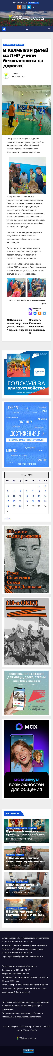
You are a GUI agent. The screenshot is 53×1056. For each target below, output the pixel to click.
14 (33, 496)
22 (39, 501)
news (15, 73)
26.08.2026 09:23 (15, 866)
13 (27, 496)
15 (39, 496)
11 (14, 496)
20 (27, 501)
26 (20, 506)
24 (8, 506)
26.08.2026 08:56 (15, 892)
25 (14, 506)
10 (8, 496)
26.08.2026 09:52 (15, 839)
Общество (20, 45)
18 (14, 501)
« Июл (7, 519)
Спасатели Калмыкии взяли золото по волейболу (37, 325)
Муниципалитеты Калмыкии (17, 828)
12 (20, 496)
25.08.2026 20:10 (15, 919)
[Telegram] (44, 313)
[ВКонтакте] (35, 313)
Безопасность (9, 45)
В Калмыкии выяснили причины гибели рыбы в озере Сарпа (25, 914)
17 (8, 501)
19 (20, 501)
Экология (19, 855)
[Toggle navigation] (27, 29)
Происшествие (21, 881)
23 (45, 501)
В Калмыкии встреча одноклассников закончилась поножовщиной (22, 889)
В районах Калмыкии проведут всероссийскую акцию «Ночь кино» (25, 834)
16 (45, 496)
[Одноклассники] (40, 313)
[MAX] (30, 313)
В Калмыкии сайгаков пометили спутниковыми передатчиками (25, 861)
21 (33, 501)
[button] (49, 29)
